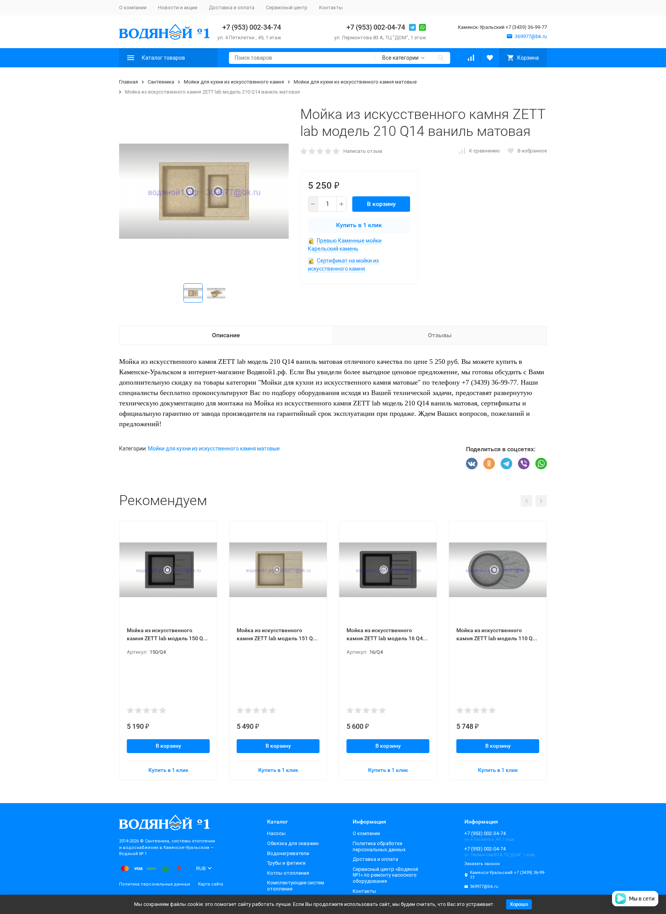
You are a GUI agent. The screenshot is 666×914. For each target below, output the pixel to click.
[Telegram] (506, 463)
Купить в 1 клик (359, 225)
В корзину (381, 204)
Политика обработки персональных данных (379, 846)
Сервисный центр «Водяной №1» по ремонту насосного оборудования (385, 875)
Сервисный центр (287, 7)
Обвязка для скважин (293, 843)
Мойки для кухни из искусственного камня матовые (355, 82)
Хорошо (519, 904)
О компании (132, 7)
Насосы (276, 833)
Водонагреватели (288, 853)
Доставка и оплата (231, 7)
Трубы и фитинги (286, 863)
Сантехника (161, 82)
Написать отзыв (362, 151)
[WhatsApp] (541, 463)
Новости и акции (177, 7)
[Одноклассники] (489, 463)
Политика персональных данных (154, 884)
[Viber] (524, 463)
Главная (128, 82)
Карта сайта (210, 884)
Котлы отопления (288, 873)
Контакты (331, 7)
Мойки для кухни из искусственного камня (234, 82)
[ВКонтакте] (472, 463)
